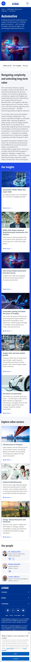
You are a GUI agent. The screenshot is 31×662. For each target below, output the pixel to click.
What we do (7, 66)
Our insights (17, 66)
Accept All (15, 658)
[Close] (29, 633)
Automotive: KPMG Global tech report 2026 (14, 191)
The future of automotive (13, 394)
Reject (15, 653)
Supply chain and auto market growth (14, 354)
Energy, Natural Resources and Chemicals (14, 521)
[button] (9, 558)
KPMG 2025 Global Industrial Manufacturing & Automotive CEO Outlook (15, 232)
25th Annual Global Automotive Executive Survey (14, 272)
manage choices (10, 648)
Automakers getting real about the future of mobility (14, 312)
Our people (27, 66)
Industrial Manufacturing (12, 482)
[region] (15, 646)
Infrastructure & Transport (13, 445)
